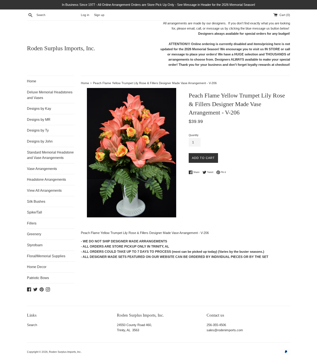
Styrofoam (34, 245)
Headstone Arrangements (46, 179)
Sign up (99, 15)
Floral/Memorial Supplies (46, 256)
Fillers (31, 223)
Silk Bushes (36, 201)
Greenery (34, 234)
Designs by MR (38, 119)
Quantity (193, 135)
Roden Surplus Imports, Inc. (61, 48)
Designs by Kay (39, 108)
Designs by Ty (38, 130)
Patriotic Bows (38, 278)
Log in (85, 15)
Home (31, 81)
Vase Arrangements (42, 169)
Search (32, 325)
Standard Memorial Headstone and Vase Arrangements (50, 155)
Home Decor (36, 267)
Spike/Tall (34, 212)
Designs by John (40, 141)
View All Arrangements (44, 190)
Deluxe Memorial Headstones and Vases (49, 95)
